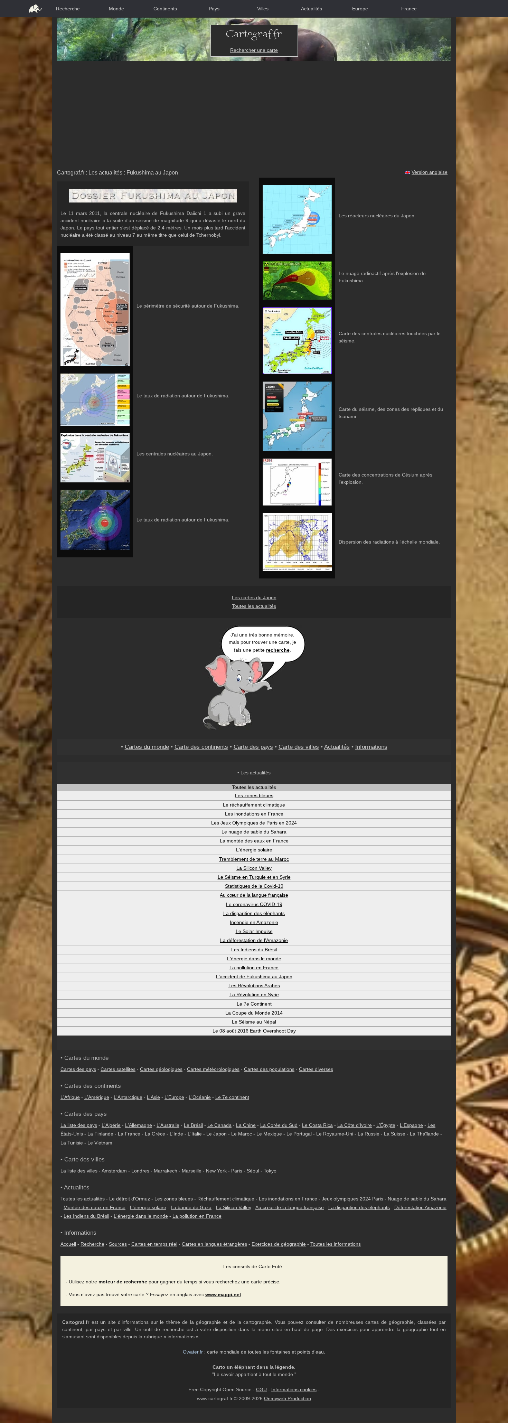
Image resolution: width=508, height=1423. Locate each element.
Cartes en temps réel (154, 1244)
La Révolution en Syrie (254, 994)
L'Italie (195, 1134)
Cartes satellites (118, 1069)
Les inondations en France (254, 814)
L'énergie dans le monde (254, 958)
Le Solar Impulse (254, 931)
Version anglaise (430, 172)
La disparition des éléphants (254, 913)
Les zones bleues (254, 795)
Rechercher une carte (254, 50)
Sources (118, 1244)
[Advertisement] (254, 112)
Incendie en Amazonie (254, 922)
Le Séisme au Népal (254, 1022)
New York (216, 1171)
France (409, 8)
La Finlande (100, 1134)
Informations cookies (294, 1389)
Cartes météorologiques (213, 1069)
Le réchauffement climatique (254, 805)
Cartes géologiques (161, 1069)
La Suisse (394, 1134)
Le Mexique (269, 1134)
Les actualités (105, 173)
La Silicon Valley (254, 868)
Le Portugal (299, 1134)
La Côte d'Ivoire (354, 1125)
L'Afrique (70, 1097)
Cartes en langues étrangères (214, 1244)
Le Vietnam (99, 1143)
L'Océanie (200, 1097)
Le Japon (216, 1134)
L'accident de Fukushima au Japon (254, 976)
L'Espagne (411, 1125)
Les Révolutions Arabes (254, 985)
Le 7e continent (232, 1097)
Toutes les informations (335, 1244)
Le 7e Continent (254, 1004)
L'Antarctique (128, 1097)
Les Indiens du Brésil (254, 949)
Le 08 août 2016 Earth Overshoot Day (254, 1031)
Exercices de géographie (279, 1244)
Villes (263, 8)
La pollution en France (254, 967)
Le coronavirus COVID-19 (254, 904)
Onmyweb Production (287, 1398)
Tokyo (270, 1171)
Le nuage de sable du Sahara (254, 832)
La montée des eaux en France (254, 841)
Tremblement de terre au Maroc (254, 859)
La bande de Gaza (191, 1207)
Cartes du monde (147, 746)
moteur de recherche (122, 1281)
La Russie (368, 1134)
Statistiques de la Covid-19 (254, 886)
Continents (165, 8)
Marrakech (165, 1171)
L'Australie (168, 1125)
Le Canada (219, 1125)
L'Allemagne (138, 1125)
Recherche (68, 8)
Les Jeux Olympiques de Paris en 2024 (254, 823)
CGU (261, 1389)
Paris (236, 1171)
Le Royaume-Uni (334, 1134)
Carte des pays (253, 746)
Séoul (253, 1171)
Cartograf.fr (70, 173)
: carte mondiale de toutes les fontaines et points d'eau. (254, 1352)
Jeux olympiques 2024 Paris (352, 1198)
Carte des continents (201, 746)
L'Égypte (385, 1125)
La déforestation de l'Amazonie (254, 940)
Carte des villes (299, 746)
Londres (140, 1171)
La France (129, 1134)
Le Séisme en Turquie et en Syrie (254, 877)
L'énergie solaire (254, 849)
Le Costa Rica (317, 1125)
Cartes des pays (78, 1069)
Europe (360, 8)
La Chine (246, 1125)
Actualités (311, 8)
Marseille (191, 1171)
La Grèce (155, 1134)
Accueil (68, 1244)
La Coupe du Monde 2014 (254, 1013)
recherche (278, 650)
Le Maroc (241, 1134)
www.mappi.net (223, 1294)
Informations (371, 746)
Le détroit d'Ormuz (129, 1198)
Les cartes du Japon (254, 597)
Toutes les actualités (254, 606)
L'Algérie (111, 1125)
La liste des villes (78, 1171)
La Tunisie (71, 1143)
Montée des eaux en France (94, 1207)
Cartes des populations (269, 1069)
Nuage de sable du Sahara (417, 1198)
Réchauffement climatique (225, 1198)
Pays (214, 8)
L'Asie (153, 1097)
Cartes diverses (316, 1069)
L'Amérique (96, 1097)
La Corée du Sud (279, 1125)
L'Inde (176, 1134)
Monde (116, 8)
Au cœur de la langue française (254, 895)
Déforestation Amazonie (420, 1207)
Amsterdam (114, 1171)
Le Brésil (193, 1125)
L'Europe (174, 1097)
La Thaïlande (424, 1134)
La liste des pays (78, 1125)
